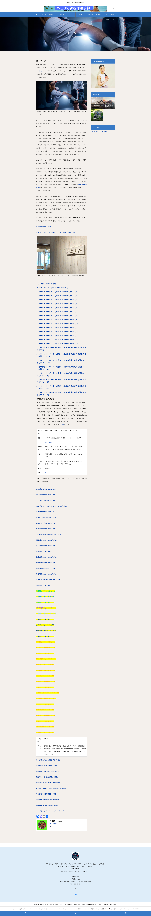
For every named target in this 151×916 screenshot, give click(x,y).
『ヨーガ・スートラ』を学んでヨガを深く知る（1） (53, 288)
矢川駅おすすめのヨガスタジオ (45, 619)
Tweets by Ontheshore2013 (99, 131)
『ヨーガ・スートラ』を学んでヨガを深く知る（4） (57, 300)
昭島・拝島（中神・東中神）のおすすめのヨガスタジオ (52, 506)
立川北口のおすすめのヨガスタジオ (46, 517)
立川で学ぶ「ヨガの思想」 (47, 284)
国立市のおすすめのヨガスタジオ (45, 500)
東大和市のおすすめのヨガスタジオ (46, 489)
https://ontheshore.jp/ (50, 472)
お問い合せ (110, 909)
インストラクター (100, 14)
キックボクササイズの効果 (43, 226)
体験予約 (51, 14)
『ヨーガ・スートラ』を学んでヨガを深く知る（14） (58, 339)
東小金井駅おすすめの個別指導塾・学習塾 (48, 760)
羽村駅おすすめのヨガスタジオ (45, 585)
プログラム (90, 14)
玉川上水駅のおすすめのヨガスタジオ (47, 557)
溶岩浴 (79, 909)
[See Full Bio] (58, 824)
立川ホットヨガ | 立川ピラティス (20, 909)
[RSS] (114, 8)
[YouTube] (51, 827)
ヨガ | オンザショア (41, 14)
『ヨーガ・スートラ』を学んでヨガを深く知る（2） (57, 292)
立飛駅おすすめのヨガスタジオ (45, 551)
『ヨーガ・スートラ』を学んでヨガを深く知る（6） (57, 308)
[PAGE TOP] (75, 845)
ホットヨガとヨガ (87, 909)
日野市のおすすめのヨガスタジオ (45, 494)
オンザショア (42, 909)
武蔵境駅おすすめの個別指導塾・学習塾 (47, 771)
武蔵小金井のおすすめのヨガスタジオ (47, 568)
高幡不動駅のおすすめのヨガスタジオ (47, 574)
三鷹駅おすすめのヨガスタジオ (45, 636)
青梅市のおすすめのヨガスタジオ (45, 523)
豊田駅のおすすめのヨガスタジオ (45, 562)
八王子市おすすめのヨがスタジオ (45, 545)
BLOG (116, 909)
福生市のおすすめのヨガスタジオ (45, 528)
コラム (80, 14)
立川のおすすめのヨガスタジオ (45, 511)
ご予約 (75, 894)
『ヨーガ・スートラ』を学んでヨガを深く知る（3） (57, 296)
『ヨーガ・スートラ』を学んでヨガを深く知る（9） (57, 320)
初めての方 (96, 909)
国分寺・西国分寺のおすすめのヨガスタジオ (48, 534)
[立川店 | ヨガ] (75, 9)
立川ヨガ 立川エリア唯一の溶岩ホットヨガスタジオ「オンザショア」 (56, 232)
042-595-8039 (48, 442)
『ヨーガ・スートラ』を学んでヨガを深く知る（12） (58, 332)
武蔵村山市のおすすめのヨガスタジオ (47, 540)
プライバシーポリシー (125, 909)
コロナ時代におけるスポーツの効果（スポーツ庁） (50, 811)
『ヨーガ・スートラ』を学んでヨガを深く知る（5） (57, 304)
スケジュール (72, 909)
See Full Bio (53, 824)
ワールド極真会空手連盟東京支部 (110, 15)
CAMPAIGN (136, 909)
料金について (60, 14)
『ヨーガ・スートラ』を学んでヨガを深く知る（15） (58, 343)
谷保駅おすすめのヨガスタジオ (45, 625)
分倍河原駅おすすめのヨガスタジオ (46, 630)
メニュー (70, 14)
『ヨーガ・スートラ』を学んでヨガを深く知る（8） (57, 316)
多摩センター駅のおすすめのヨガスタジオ (48, 579)
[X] (75, 888)
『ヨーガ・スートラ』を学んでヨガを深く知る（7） (57, 312)
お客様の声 (103, 909)
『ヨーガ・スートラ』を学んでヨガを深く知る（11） (58, 328)
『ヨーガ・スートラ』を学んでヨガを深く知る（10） (58, 324)
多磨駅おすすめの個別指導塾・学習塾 (47, 765)
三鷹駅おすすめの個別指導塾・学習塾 (47, 777)
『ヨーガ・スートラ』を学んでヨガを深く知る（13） (58, 336)
